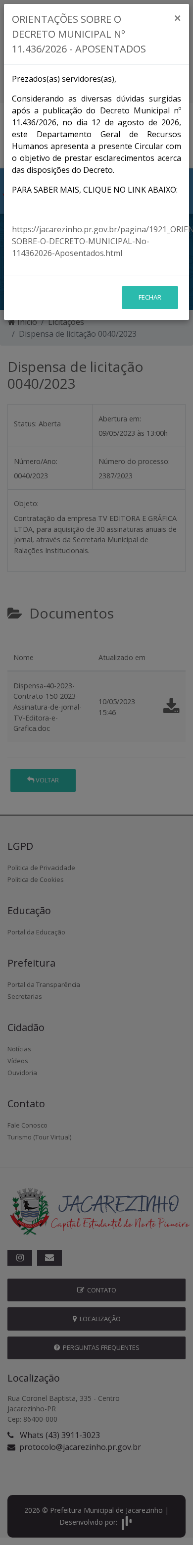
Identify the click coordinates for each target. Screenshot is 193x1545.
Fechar (150, 297)
